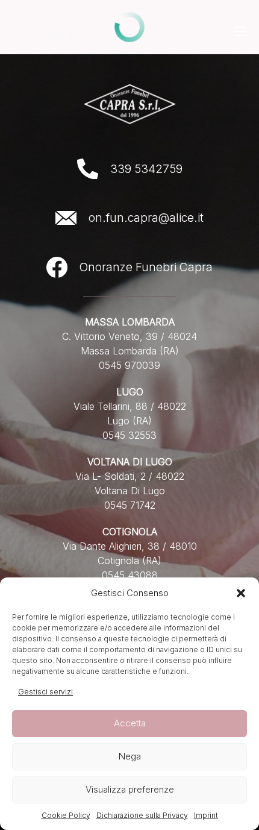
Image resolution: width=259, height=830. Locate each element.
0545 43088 (130, 575)
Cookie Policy (66, 815)
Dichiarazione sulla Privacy (142, 815)
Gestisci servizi (45, 691)
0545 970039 (129, 365)
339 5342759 (146, 169)
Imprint (206, 815)
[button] (241, 593)
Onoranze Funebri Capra (146, 267)
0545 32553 (129, 435)
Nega (130, 756)
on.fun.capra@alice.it (146, 217)
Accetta (130, 723)
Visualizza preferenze (130, 789)
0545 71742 (129, 505)
